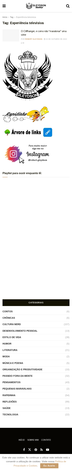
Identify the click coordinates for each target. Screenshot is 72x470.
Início (5, 17)
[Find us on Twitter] (29, 450)
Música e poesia (13, 363)
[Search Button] (67, 6)
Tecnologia (10, 414)
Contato (46, 440)
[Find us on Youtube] (47, 450)
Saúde (7, 408)
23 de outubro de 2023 (56, 39)
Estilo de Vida (12, 337)
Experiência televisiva (26, 17)
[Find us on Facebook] (24, 450)
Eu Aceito (49, 465)
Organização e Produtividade (22, 369)
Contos (8, 311)
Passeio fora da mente (17, 376)
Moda (6, 356)
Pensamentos (11, 382)
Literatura (10, 350)
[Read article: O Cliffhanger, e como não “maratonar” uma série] (11, 35)
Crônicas (9, 317)
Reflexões (10, 401)
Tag (11, 17)
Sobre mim (33, 440)
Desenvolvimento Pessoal (20, 330)
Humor (7, 343)
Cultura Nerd (12, 324)
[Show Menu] (4, 6)
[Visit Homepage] (36, 6)
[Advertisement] (36, 272)
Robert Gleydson (33, 39)
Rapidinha (9, 395)
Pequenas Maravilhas (17, 388)
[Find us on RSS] (41, 450)
